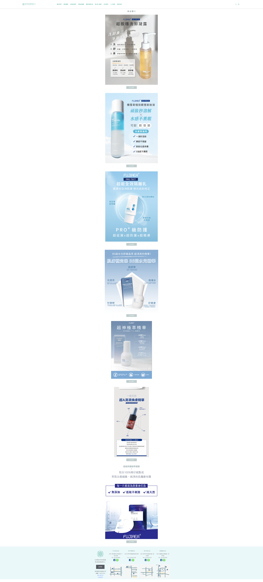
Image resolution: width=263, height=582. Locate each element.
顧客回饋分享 (89, 4)
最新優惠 (66, 4)
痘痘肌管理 (73, 4)
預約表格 (119, 4)
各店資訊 (106, 4)
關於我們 (59, 4)
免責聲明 (100, 577)
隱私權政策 (100, 575)
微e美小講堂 (98, 4)
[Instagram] (238, 4)
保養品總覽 (81, 4)
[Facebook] (236, 4)
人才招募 (112, 4)
